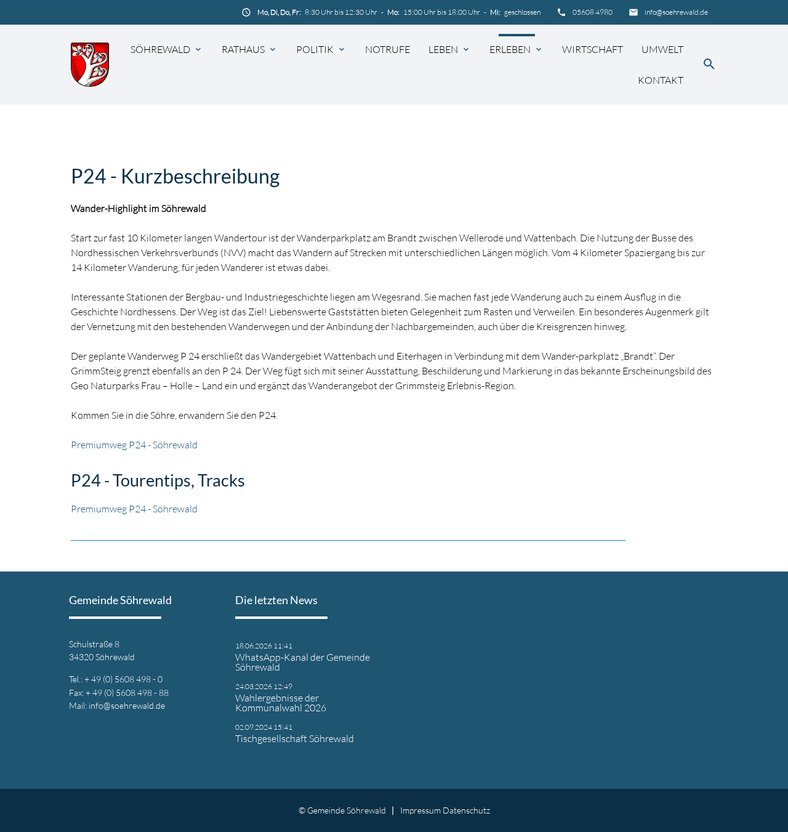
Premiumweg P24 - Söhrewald (134, 444)
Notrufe (387, 49)
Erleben (510, 49)
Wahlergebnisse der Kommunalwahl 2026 (280, 703)
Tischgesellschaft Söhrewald (294, 738)
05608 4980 (593, 12)
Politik (315, 49)
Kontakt (660, 80)
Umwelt (662, 49)
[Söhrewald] (90, 64)
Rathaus (243, 49)
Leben (443, 49)
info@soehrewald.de (676, 12)
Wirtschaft (592, 49)
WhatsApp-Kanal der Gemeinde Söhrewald (302, 662)
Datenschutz (466, 810)
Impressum (420, 810)
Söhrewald (160, 49)
